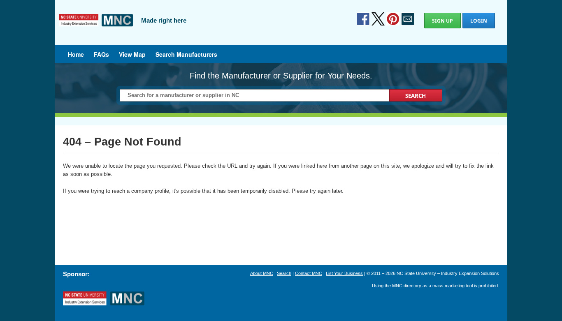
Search (284, 273)
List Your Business (344, 273)
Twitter (378, 18)
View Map (132, 54)
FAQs (101, 54)
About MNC (261, 273)
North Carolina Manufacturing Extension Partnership (103, 299)
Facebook (363, 18)
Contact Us (407, 18)
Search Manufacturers (186, 54)
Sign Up (442, 20)
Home (76, 54)
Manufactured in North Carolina (96, 26)
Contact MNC (308, 273)
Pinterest (392, 18)
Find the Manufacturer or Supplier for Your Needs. (281, 76)
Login (478, 20)
